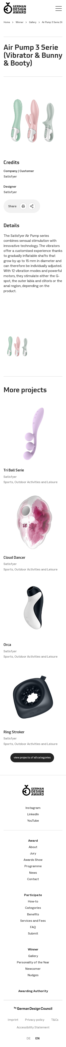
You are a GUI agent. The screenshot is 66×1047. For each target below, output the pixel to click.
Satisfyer (10, 176)
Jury (33, 853)
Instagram (33, 807)
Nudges (33, 975)
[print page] (23, 206)
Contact (33, 879)
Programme (33, 866)
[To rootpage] (15, 8)
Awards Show (33, 860)
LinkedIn (33, 814)
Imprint (13, 1020)
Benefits (33, 914)
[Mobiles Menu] (58, 9)
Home (7, 22)
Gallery (33, 956)
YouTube (33, 820)
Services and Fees (33, 921)
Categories (33, 908)
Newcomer (33, 969)
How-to (33, 901)
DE (28, 1038)
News (33, 873)
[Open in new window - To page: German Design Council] (33, 1009)
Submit (33, 933)
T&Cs (54, 1020)
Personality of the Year (33, 962)
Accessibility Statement (33, 1027)
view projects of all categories (32, 757)
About (33, 847)
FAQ (33, 927)
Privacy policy (34, 1020)
